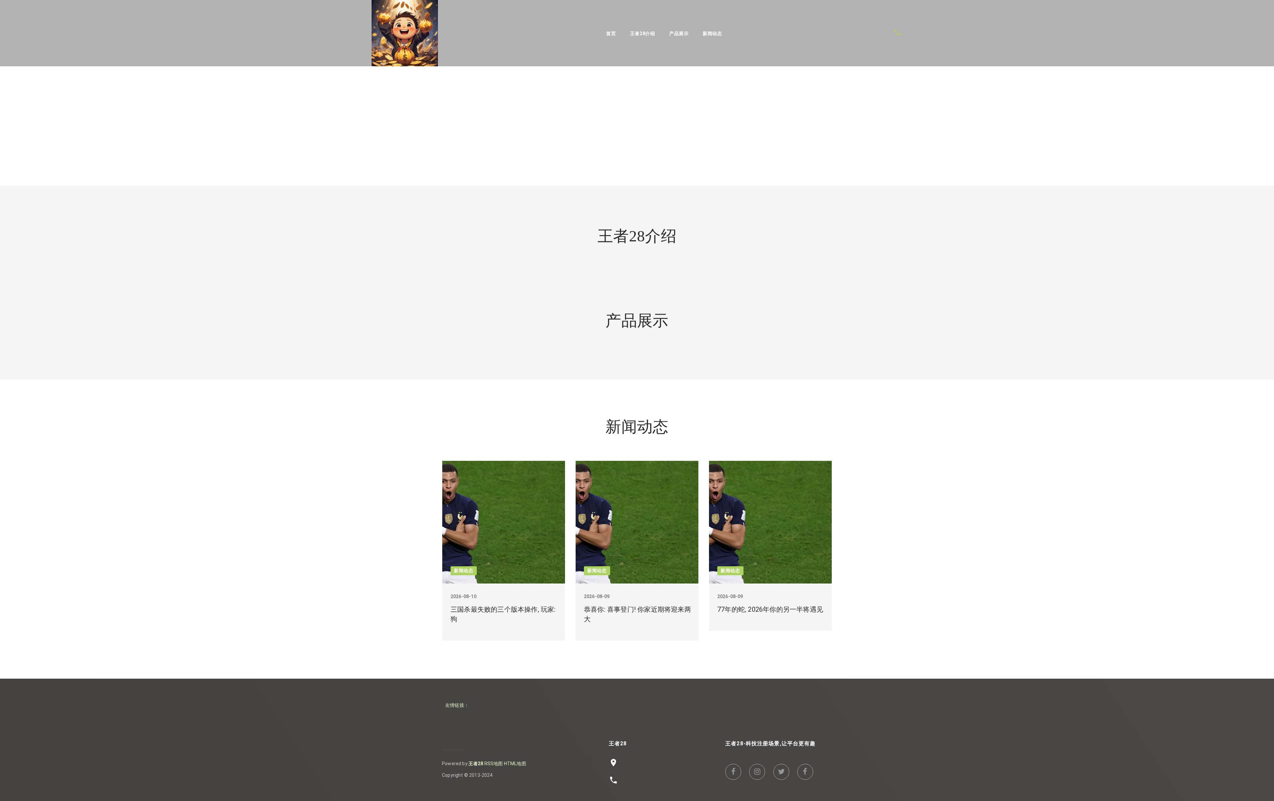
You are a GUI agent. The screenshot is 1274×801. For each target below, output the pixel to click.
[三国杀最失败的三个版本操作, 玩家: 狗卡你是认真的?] (503, 522)
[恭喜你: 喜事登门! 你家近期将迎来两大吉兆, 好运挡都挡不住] (637, 522)
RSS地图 (493, 763)
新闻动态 (712, 33)
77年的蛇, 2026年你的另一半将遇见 (770, 609)
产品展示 (679, 33)
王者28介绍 (642, 33)
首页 (611, 33)
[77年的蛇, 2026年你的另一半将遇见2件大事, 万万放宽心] (770, 522)
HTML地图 (515, 763)
